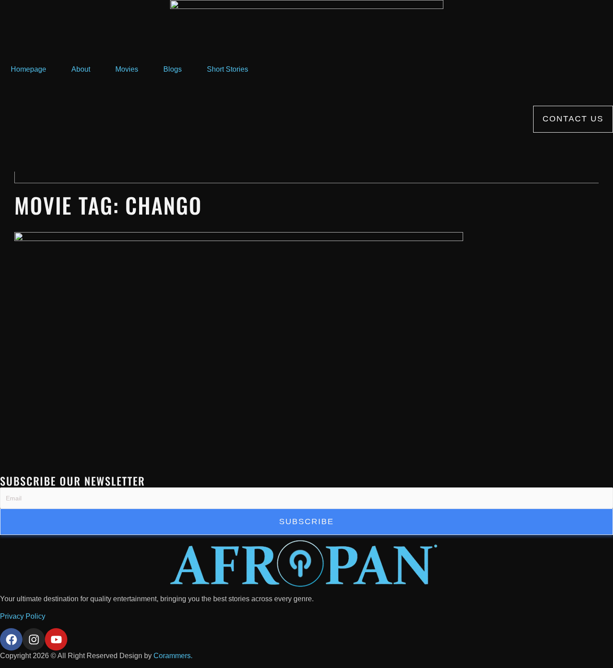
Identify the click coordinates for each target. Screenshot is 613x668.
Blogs (172, 69)
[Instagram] (33, 639)
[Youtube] (56, 639)
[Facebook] (11, 639)
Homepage (28, 69)
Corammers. (173, 655)
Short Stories (227, 69)
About (80, 69)
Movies (126, 69)
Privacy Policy (22, 616)
